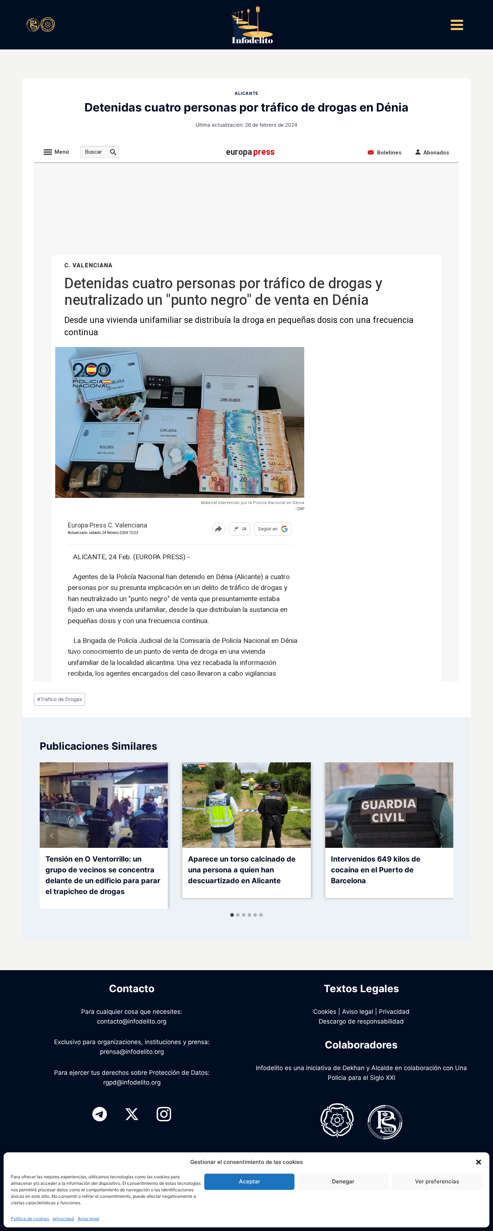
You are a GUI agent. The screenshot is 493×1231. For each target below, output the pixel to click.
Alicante (246, 93)
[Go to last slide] (52, 836)
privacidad (63, 1218)
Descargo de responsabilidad (361, 1021)
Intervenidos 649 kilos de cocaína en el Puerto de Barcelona (375, 870)
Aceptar (249, 1181)
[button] (478, 1162)
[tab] (232, 915)
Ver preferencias (437, 1181)
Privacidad (394, 1011)
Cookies (324, 1011)
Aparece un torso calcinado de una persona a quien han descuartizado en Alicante (242, 870)
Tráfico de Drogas (59, 699)
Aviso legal (88, 1218)
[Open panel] (456, 25)
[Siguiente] (441, 836)
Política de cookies (30, 1218)
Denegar (343, 1181)
